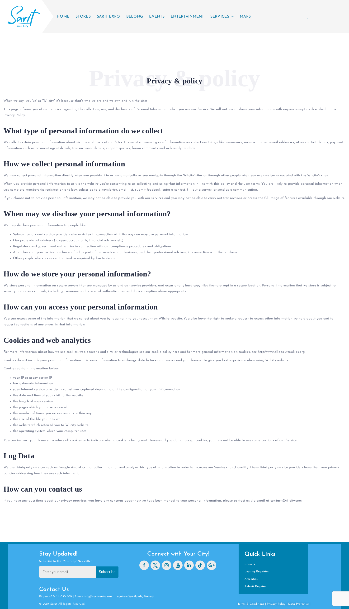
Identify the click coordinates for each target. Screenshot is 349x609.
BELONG (134, 17)
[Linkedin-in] (189, 565)
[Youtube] (178, 565)
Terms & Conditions (251, 604)
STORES (83, 17)
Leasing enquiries (257, 571)
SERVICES (219, 17)
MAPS (245, 17)
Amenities (251, 579)
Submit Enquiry (255, 586)
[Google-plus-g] (211, 565)
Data (292, 604)
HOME (63, 17)
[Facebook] (144, 565)
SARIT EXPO (108, 17)
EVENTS (157, 17)
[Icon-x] (155, 565)
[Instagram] (166, 565)
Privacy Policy (276, 604)
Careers (250, 564)
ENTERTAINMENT (187, 17)
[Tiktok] (200, 565)
